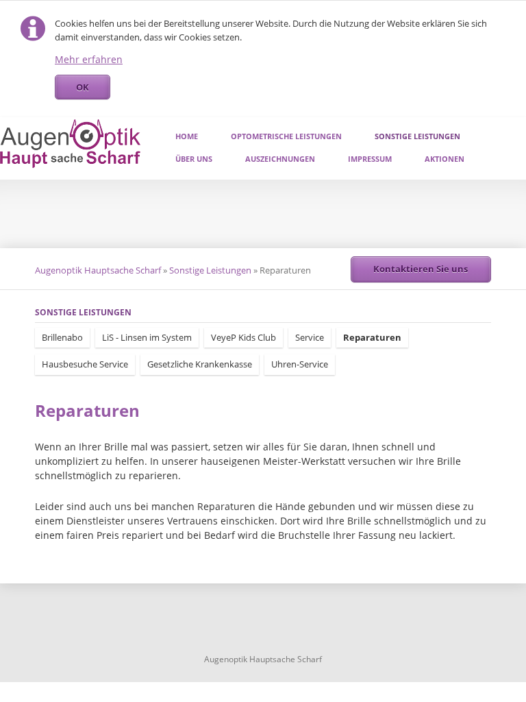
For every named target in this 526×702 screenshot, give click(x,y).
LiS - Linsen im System (147, 337)
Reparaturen (372, 337)
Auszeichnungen (280, 159)
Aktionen (444, 159)
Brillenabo (62, 337)
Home (186, 136)
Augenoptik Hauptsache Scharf (98, 270)
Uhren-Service (299, 364)
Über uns (193, 159)
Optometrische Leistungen (286, 136)
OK (82, 87)
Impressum (370, 159)
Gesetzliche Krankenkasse (199, 364)
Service (309, 337)
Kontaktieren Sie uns (420, 269)
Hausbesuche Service (85, 364)
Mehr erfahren (89, 59)
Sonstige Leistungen (417, 136)
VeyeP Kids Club (243, 337)
